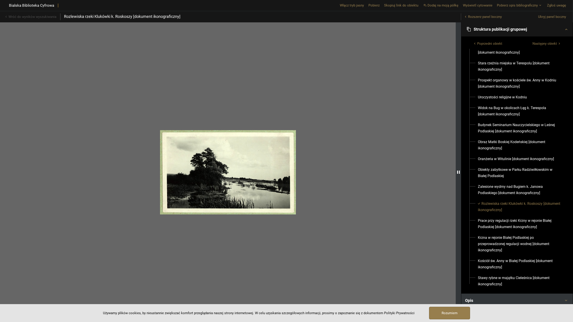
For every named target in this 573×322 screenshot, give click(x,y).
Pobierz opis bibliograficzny (517, 5)
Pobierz (374, 5)
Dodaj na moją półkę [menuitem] (443, 5)
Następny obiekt (544, 44)
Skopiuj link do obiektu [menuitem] (401, 5)
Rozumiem (450, 313)
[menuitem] (519, 49)
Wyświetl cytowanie (477, 5)
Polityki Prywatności (399, 313)
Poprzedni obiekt (489, 44)
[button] (517, 29)
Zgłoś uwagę (556, 5)
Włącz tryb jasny (352, 5)
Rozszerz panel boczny (485, 17)
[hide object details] (458, 172)
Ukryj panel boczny (552, 17)
